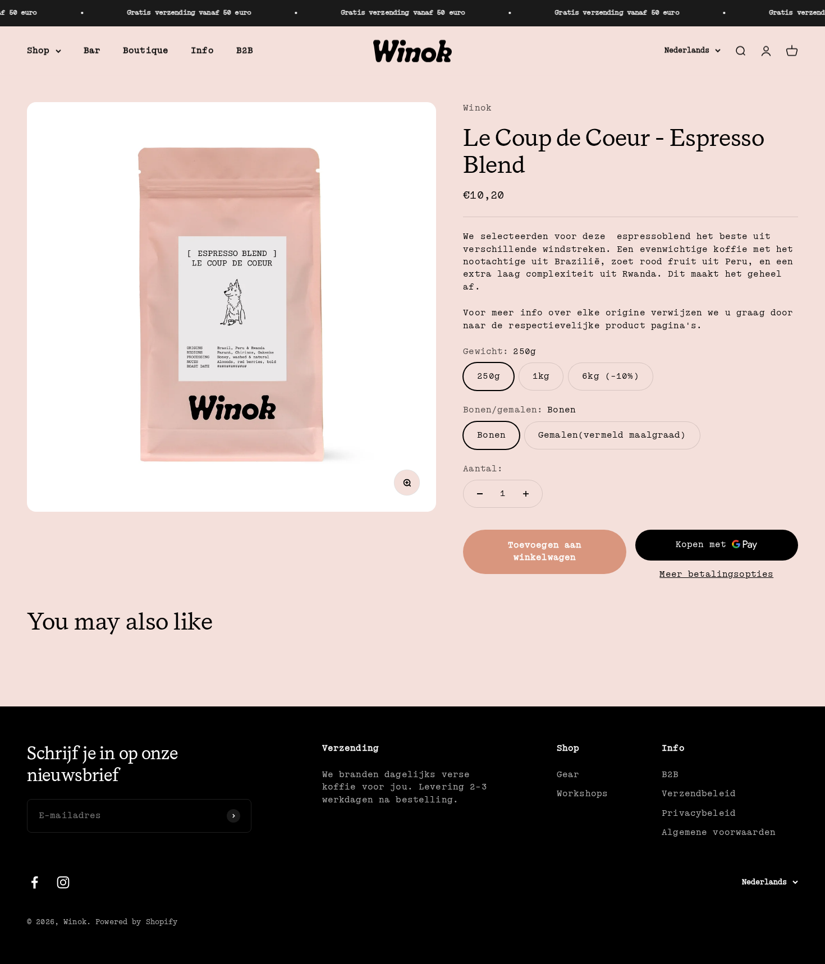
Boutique (145, 50)
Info (202, 50)
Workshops (582, 793)
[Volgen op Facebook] (34, 882)
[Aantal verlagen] (480, 493)
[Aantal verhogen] (526, 493)
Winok (477, 108)
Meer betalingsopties (716, 574)
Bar (92, 50)
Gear (568, 774)
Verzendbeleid (699, 793)
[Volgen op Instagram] (63, 882)
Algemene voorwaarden (719, 832)
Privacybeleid (699, 813)
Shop (38, 50)
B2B (244, 50)
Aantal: (483, 468)
